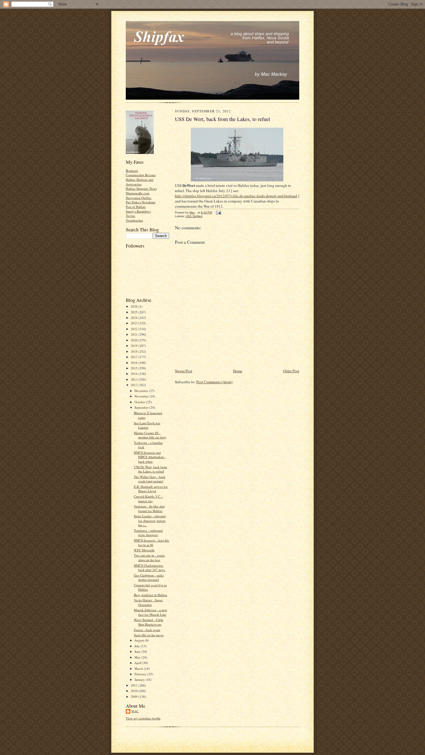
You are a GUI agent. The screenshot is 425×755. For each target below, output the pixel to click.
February (140, 674)
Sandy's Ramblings (138, 211)
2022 (134, 329)
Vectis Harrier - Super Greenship (148, 602)
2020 (134, 340)
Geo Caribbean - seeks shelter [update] (149, 577)
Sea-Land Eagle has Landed (147, 425)
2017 (134, 357)
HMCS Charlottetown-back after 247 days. (149, 567)
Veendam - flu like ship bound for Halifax (149, 508)
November (141, 396)
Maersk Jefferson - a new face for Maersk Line (150, 612)
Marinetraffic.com (137, 193)
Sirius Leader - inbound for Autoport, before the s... (150, 520)
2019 (134, 345)
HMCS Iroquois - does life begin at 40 (151, 542)
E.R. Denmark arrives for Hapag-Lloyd (151, 488)
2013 (134, 379)
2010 (134, 691)
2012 (134, 385)
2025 (134, 312)
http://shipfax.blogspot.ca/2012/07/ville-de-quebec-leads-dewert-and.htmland (236, 195)
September (141, 407)
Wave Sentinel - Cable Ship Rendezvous (148, 622)
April (138, 663)
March (139, 668)
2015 (134, 368)
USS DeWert (194, 216)
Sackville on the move (149, 635)
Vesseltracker (134, 220)
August (139, 640)
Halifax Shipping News (141, 188)
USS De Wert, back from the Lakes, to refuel (150, 469)
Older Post (291, 370)
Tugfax (130, 215)
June (137, 651)
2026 (134, 306)
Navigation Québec (138, 198)
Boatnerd (132, 170)
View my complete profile (143, 718)
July (137, 646)
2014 (134, 373)
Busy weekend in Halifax (150, 595)
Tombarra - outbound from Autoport (148, 532)
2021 (134, 334)
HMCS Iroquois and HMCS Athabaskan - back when (150, 457)
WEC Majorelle (144, 550)
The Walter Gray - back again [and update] (149, 479)
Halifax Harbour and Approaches (140, 181)
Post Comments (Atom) (214, 381)
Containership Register (141, 175)
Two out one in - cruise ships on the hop (149, 557)
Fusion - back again (147, 630)
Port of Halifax (136, 206)
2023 (134, 323)
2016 (134, 362)
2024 (134, 317)
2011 (134, 685)
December (141, 390)
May (137, 657)
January (140, 679)
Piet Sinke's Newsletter (141, 202)
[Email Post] (218, 212)
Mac (135, 711)
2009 (134, 696)
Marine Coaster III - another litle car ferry (150, 435)
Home (237, 370)
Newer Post (183, 370)
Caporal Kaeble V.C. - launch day (148, 498)
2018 (134, 351)
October (140, 402)
